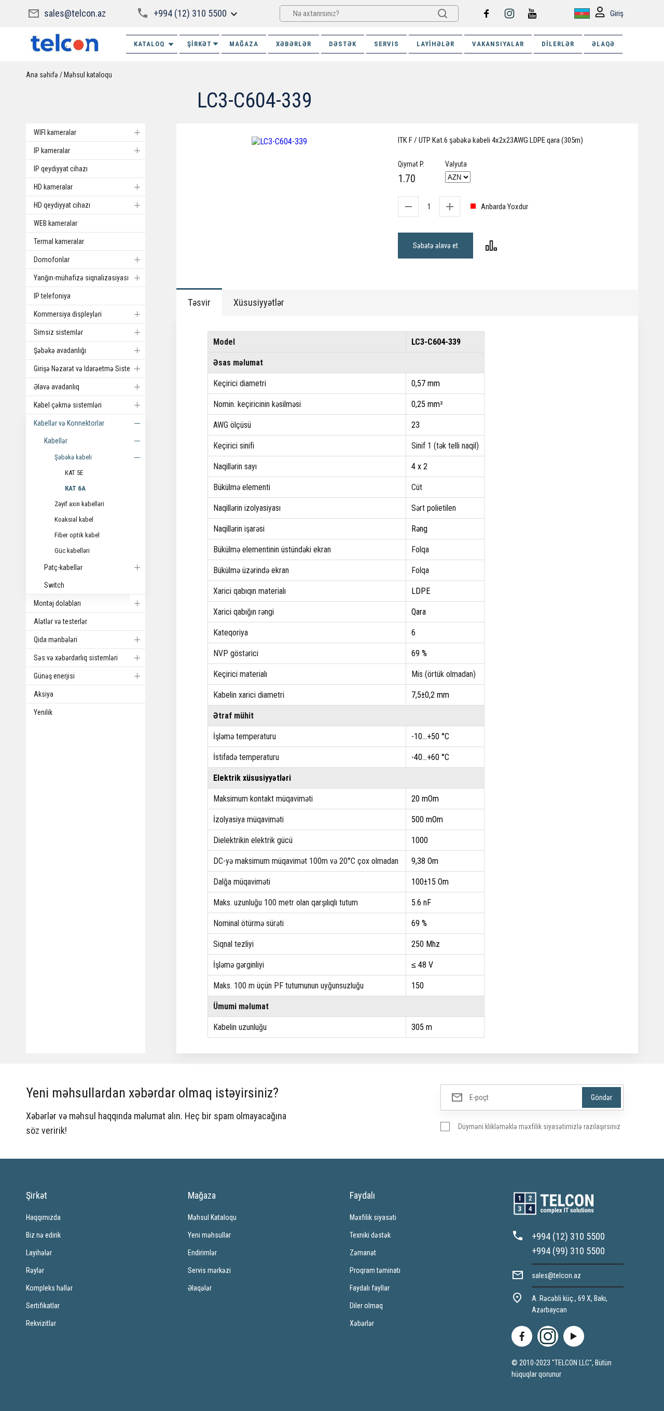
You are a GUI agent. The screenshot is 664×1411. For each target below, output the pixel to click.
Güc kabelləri (72, 550)
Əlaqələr (200, 1288)
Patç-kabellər (63, 567)
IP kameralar (52, 150)
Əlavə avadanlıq (56, 387)
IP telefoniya (52, 296)
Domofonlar (52, 259)
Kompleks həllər (49, 1288)
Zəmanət (363, 1253)
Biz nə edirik (43, 1235)
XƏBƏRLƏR (293, 44)
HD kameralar (53, 187)
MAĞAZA (243, 44)
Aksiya (43, 694)
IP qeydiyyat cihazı (61, 169)
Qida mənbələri (55, 639)
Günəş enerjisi (54, 676)
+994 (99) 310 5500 (568, 1250)
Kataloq (149, 44)
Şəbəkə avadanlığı (60, 350)
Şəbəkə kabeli (73, 457)
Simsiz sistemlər (58, 332)
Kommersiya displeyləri (68, 314)
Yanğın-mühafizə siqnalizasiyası (81, 278)
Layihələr (435, 44)
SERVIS (386, 44)
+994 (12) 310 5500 (190, 13)
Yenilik (43, 712)
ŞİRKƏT (199, 44)
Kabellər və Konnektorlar (69, 423)
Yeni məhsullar (209, 1235)
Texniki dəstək (370, 1235)
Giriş (617, 13)
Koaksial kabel (73, 519)
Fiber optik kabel (77, 535)
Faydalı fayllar (370, 1288)
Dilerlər (558, 44)
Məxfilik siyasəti (373, 1217)
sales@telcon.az (75, 13)
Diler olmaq (366, 1305)
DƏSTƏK (342, 44)
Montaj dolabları (57, 603)
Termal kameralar (59, 241)
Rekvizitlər (41, 1323)
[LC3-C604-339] (279, 141)
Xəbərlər (362, 1323)
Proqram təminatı (375, 1270)
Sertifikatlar (43, 1305)
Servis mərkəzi (209, 1270)
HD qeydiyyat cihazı (62, 205)
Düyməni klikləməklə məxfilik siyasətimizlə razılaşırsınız (539, 1126)
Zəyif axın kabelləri (79, 504)
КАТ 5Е (74, 473)
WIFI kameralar (55, 132)
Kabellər (55, 441)
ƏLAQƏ (603, 44)
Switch (54, 585)
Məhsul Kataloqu (212, 1217)
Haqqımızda (43, 1217)
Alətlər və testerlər (60, 621)
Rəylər (35, 1270)
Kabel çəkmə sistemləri (68, 405)
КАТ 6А (75, 488)
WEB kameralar (55, 223)
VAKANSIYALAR (498, 44)
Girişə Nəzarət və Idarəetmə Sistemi (85, 368)
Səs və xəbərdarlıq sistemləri (76, 658)
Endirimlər (202, 1253)
